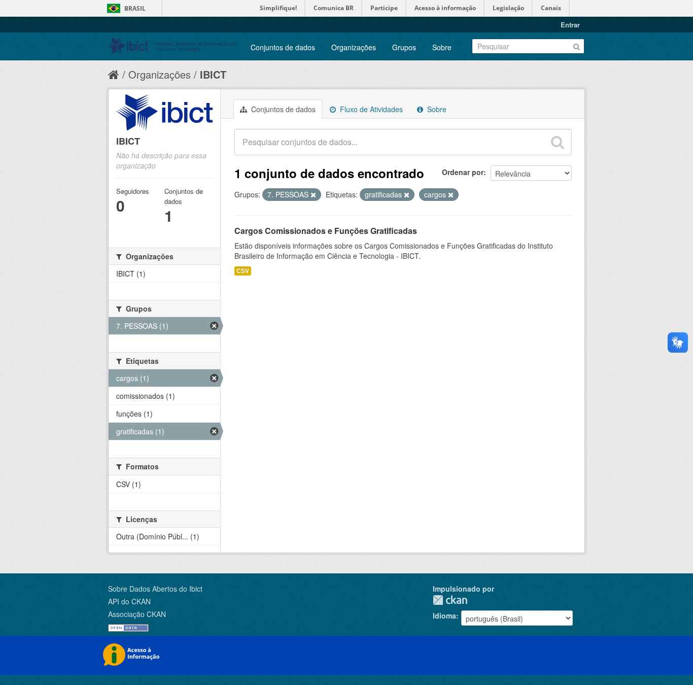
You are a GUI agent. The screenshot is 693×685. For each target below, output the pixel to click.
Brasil (135, 8)
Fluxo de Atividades (370, 109)
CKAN (450, 600)
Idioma (444, 615)
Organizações (353, 47)
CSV (242, 270)
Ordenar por (462, 172)
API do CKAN (129, 601)
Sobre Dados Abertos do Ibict (155, 589)
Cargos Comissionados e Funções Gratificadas (325, 230)
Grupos (404, 47)
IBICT (213, 74)
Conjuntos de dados (283, 47)
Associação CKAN (137, 614)
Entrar (570, 24)
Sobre (442, 47)
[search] (557, 142)
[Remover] (313, 195)
